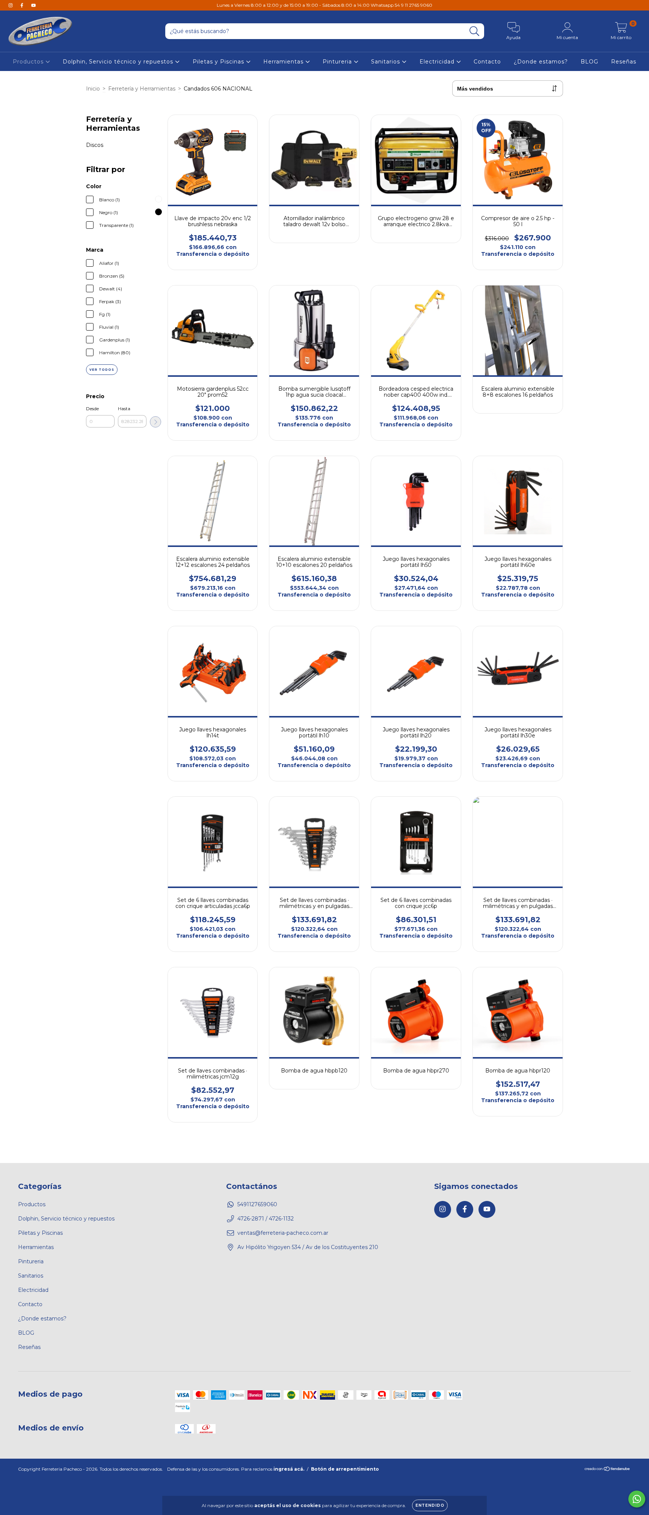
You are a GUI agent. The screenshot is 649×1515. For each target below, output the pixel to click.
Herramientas (284, 61)
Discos (94, 145)
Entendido (429, 1505)
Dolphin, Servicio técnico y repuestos (119, 61)
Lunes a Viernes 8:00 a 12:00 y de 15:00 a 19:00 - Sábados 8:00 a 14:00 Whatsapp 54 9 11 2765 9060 (324, 5)
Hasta (124, 408)
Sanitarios (386, 61)
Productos (29, 61)
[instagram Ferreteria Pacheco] (11, 5)
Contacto (487, 61)
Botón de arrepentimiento (345, 1469)
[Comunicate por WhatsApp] (636, 1499)
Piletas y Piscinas (219, 61)
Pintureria (338, 61)
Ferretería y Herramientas (141, 88)
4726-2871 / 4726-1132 (265, 1218)
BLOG (589, 61)
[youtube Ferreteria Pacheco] (33, 5)
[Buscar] (474, 31)
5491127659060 (257, 1204)
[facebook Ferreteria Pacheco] (22, 5)
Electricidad (438, 61)
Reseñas (623, 61)
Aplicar (155, 421)
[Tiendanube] (607, 1470)
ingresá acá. (288, 1469)
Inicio (93, 88)
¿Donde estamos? (541, 61)
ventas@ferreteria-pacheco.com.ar (282, 1233)
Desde (92, 408)
